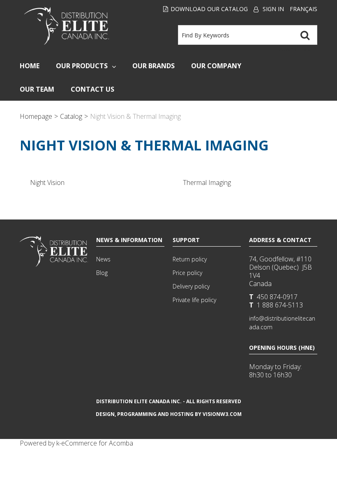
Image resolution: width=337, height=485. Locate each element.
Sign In (273, 9)
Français (303, 9)
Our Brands (153, 65)
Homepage (36, 116)
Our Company (216, 65)
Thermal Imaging (207, 182)
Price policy (187, 273)
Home (29, 65)
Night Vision (47, 182)
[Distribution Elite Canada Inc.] (66, 26)
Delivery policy (191, 286)
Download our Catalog (209, 9)
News (103, 259)
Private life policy (194, 300)
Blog (102, 273)
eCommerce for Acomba (97, 443)
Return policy (190, 259)
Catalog (71, 116)
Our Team (37, 89)
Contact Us (92, 89)
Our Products (82, 65)
